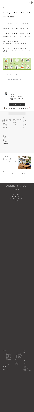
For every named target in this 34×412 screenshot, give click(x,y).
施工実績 (4, 366)
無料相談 (25, 366)
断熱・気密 (4, 136)
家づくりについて (6, 350)
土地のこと (4, 138)
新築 (15, 122)
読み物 (24, 360)
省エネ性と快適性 (7, 364)
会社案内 (24, 352)
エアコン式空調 (18, 353)
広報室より (5, 127)
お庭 (4, 139)
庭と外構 (15, 359)
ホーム (4, 349)
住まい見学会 (26, 367)
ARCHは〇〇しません (6, 137)
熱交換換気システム (18, 358)
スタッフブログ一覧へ (17, 104)
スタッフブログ (12, 16)
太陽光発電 (18, 354)
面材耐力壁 (8, 354)
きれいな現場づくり (6, 125)
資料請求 (25, 369)
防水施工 (8, 358)
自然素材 (17, 356)
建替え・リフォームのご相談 (27, 370)
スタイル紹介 (5, 134)
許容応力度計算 (9, 353)
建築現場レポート (26, 363)
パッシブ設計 (5, 141)
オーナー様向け (5, 143)
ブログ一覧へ (17, 113)
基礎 (7, 356)
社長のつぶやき (5, 148)
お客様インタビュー (6, 369)
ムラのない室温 (18, 355)
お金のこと (4, 140)
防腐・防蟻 (8, 357)
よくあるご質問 (17, 363)
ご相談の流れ (17, 362)
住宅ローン (4, 135)
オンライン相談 (26, 368)
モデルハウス (25, 349)
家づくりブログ (5, 123)
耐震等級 (8, 355)
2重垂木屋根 (9, 359)
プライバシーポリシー (26, 372)
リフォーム (16, 124)
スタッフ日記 (5, 124)
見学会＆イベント (25, 350)
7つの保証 (16, 364)
